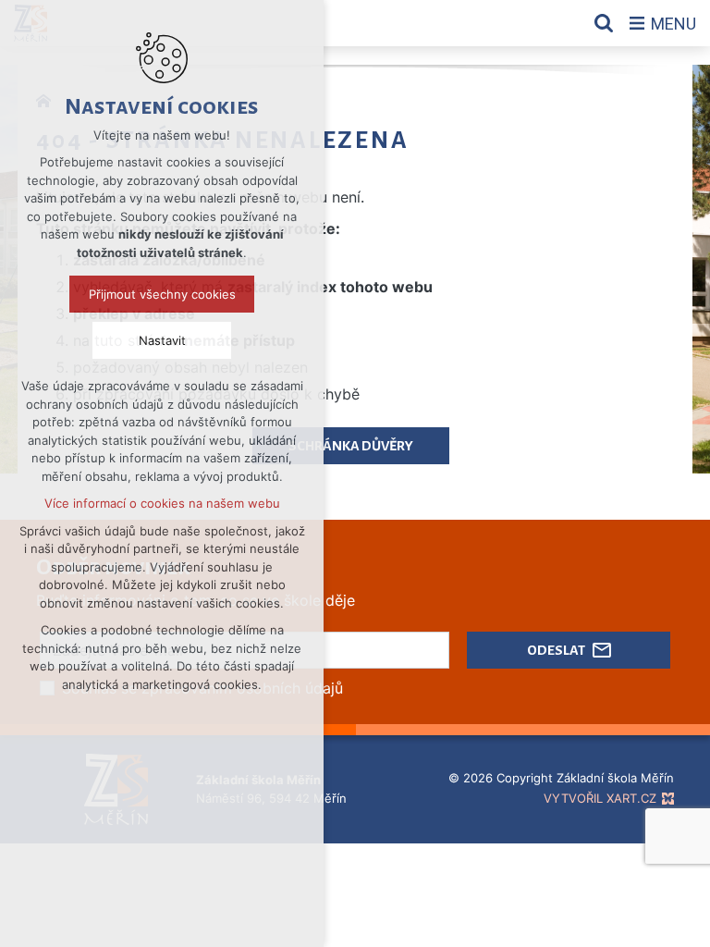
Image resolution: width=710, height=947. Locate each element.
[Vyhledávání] (603, 23)
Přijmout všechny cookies (162, 294)
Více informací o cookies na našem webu (162, 503)
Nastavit (162, 340)
